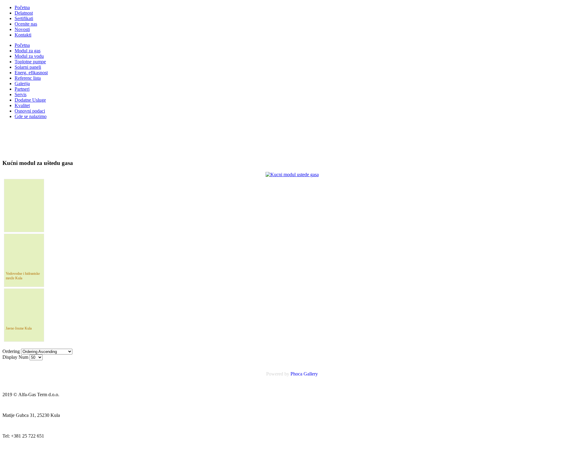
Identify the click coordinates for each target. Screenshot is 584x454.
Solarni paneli (28, 67)
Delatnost (24, 13)
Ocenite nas (26, 23)
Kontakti (23, 34)
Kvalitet (22, 105)
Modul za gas (27, 50)
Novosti (22, 29)
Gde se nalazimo (31, 116)
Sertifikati (24, 18)
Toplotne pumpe (30, 61)
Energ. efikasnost (31, 72)
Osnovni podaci (30, 110)
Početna (22, 7)
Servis (20, 94)
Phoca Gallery (304, 373)
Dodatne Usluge (30, 100)
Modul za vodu (29, 56)
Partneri (22, 89)
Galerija (22, 83)
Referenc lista (28, 78)
